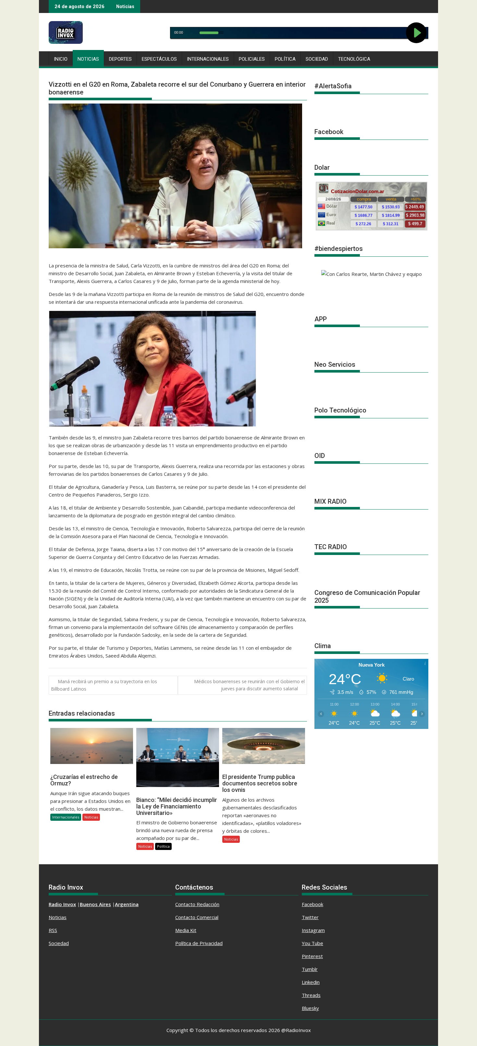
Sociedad (317, 59)
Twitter (310, 917)
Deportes (120, 59)
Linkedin (311, 982)
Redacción (208, 904)
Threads (311, 995)
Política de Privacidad (199, 943)
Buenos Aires (95, 904)
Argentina (127, 904)
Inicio (60, 59)
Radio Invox (62, 904)
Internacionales (208, 59)
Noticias (88, 59)
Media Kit (185, 930)
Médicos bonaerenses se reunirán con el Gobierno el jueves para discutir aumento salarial (249, 685)
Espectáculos (159, 59)
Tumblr (310, 969)
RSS (53, 930)
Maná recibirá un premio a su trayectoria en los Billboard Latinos (104, 685)
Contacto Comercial (196, 917)
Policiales (252, 59)
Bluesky (310, 1008)
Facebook (312, 904)
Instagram (313, 930)
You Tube (312, 943)
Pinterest (312, 956)
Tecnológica (354, 59)
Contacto (186, 904)
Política (285, 59)
